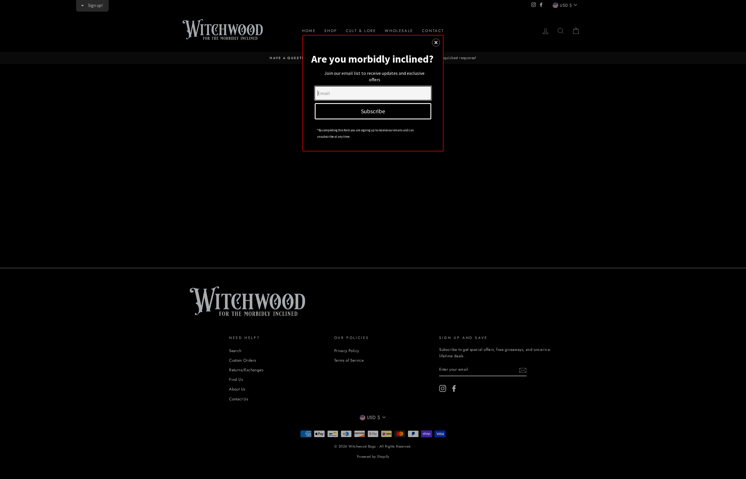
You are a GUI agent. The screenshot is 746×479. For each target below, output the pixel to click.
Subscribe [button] (373, 111)
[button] (435, 42)
